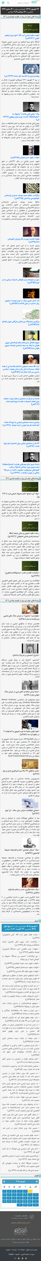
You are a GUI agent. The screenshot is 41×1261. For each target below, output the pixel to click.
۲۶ (9, 1201)
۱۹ (9, 1198)
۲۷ (4, 1201)
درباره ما (14, 1250)
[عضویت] (19, 1258)
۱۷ (19, 1198)
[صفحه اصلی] (26, 1258)
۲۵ (14, 1201)
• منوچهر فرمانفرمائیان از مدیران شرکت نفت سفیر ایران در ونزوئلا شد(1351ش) (20, 1005)
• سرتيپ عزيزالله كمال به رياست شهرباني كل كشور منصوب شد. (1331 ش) (20, 1165)
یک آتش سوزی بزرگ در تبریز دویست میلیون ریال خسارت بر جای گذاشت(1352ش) (22, 302)
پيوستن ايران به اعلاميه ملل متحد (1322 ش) (21, 76)
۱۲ (9, 1194)
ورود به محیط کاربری (27, 1254)
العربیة (17, 1254)
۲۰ (4, 1198)
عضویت (7, 1250)
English (11, 1254)
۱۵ (30, 1198)
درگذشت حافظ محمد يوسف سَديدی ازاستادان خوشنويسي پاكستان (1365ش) (21, 197)
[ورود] (22, 1258)
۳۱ (19, 1205)
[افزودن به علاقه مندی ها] (15, 1258)
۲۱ (35, 1201)
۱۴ (35, 1198)
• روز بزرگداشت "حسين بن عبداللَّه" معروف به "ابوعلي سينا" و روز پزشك (20, 958)
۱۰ (19, 1194)
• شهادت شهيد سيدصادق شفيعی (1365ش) (22, 967)
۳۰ (25, 1205)
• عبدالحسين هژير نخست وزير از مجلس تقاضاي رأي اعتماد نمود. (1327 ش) (20, 1158)
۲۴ (19, 1201)
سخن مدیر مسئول (31, 1250)
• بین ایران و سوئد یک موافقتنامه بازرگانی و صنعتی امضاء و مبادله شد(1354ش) (20, 1012)
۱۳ (4, 1194)
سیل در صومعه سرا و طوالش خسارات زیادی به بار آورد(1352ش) (20, 281)
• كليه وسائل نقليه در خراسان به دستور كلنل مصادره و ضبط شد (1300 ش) (20, 1061)
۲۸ (35, 1205)
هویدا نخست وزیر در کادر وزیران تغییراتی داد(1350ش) (23, 241)
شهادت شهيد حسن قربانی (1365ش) (25, 157)
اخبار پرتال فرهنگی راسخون (20, 1223)
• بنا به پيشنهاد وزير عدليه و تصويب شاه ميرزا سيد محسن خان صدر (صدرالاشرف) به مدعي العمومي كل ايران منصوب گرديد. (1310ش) (20, 1107)
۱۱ (14, 1194)
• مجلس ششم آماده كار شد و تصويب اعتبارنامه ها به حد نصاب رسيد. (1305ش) (20, 1068)
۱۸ (14, 1198)
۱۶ (25, 1198)
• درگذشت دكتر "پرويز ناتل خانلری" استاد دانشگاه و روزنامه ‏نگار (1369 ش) (20, 943)
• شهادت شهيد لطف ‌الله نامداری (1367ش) (23, 971)
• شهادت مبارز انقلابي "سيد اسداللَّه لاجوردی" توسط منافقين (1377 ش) (20, 951)
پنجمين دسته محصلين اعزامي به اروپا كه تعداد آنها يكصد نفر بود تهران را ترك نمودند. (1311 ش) (21, 424)
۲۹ (30, 1205)
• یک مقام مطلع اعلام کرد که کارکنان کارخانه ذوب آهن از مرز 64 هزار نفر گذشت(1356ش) (20, 1019)
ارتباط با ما (21, 1250)
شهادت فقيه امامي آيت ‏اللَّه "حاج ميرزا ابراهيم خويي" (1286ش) (22, 37)
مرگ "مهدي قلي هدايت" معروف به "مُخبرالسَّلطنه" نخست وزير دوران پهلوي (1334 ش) (21, 117)
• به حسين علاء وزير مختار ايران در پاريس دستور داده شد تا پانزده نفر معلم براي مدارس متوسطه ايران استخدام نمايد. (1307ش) (20, 1076)
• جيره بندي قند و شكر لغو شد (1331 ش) (23, 1170)
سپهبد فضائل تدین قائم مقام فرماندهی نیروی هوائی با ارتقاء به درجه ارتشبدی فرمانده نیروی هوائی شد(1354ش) (22, 345)
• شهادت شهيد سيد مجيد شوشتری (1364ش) (22, 963)
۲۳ (25, 1201)
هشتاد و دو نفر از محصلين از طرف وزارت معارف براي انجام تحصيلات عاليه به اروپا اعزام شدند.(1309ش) (21, 401)
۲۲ (30, 1201)
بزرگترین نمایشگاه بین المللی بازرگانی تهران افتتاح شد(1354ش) (20, 323)
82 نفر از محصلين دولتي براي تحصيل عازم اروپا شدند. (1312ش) (21, 445)
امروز (37, 921)
